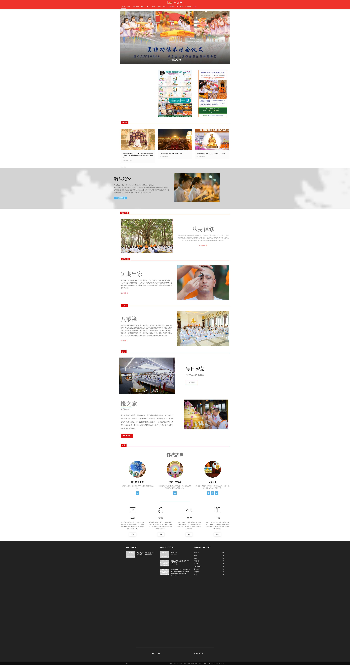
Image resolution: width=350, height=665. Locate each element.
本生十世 (211, 663)
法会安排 (217, 663)
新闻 (175, 663)
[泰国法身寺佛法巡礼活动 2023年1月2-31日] (212, 139)
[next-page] (125, 166)
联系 (222, 663)
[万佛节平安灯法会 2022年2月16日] (175, 139)
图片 (200, 663)
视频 (192, 663)
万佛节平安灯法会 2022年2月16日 (171, 153)
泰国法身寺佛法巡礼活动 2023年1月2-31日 (211, 153)
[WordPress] (212, 493)
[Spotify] (208, 493)
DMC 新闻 (124, 123)
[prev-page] (122, 166)
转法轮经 (179, 663)
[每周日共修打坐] (175, 37)
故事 (123, 445)
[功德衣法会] (164, 554)
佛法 (123, 352)
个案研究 (205, 663)
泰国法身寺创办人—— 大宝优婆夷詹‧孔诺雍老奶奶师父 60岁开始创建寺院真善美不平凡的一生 (138, 156)
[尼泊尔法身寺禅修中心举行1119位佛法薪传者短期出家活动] (130, 554)
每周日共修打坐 (175, 59)
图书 (188, 663)
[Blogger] (137, 493)
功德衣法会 (174, 552)
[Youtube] (175, 493)
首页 (171, 663)
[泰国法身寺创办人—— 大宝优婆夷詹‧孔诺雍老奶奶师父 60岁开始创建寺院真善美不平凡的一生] (138, 139)
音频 (196, 663)
